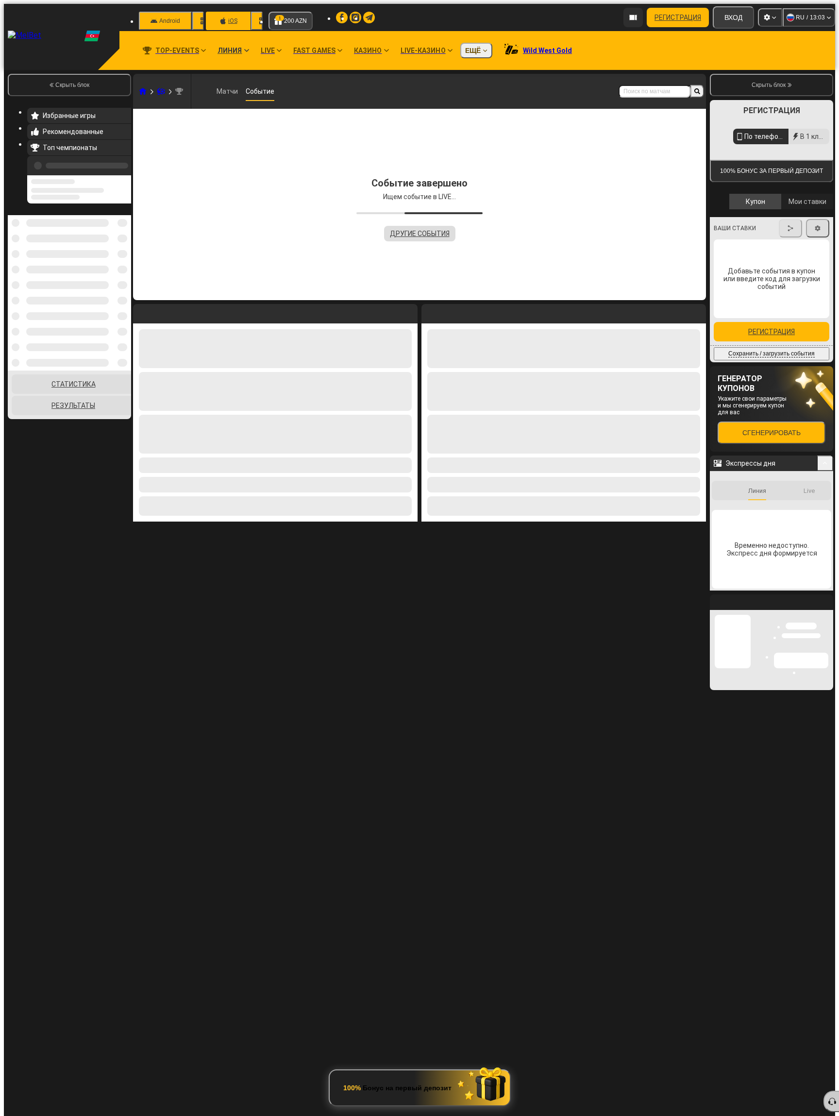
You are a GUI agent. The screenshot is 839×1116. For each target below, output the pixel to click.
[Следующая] (451, 312)
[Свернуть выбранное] (111, 242)
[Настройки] (770, 17)
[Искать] (697, 91)
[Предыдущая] (121, 164)
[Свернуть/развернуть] (825, 550)
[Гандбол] (161, 91)
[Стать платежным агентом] (633, 17)
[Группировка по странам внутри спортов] (123, 242)
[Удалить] (696, 312)
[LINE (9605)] (143, 91)
